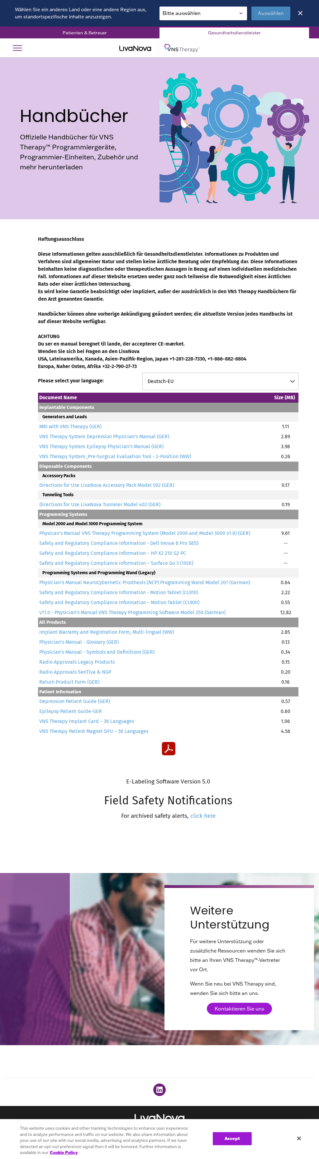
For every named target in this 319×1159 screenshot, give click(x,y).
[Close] (300, 13)
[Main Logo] (159, 48)
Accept (232, 1138)
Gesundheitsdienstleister (234, 33)
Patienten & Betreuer (85, 33)
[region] (159, 1139)
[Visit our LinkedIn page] (159, 1090)
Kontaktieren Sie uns (239, 1009)
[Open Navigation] (17, 48)
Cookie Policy (64, 1152)
